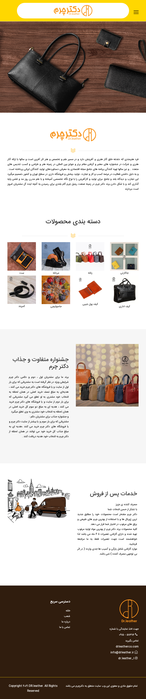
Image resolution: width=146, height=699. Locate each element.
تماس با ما (64, 627)
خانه (68, 611)
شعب (67, 616)
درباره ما (66, 622)
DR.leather (36, 686)
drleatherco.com (127, 646)
